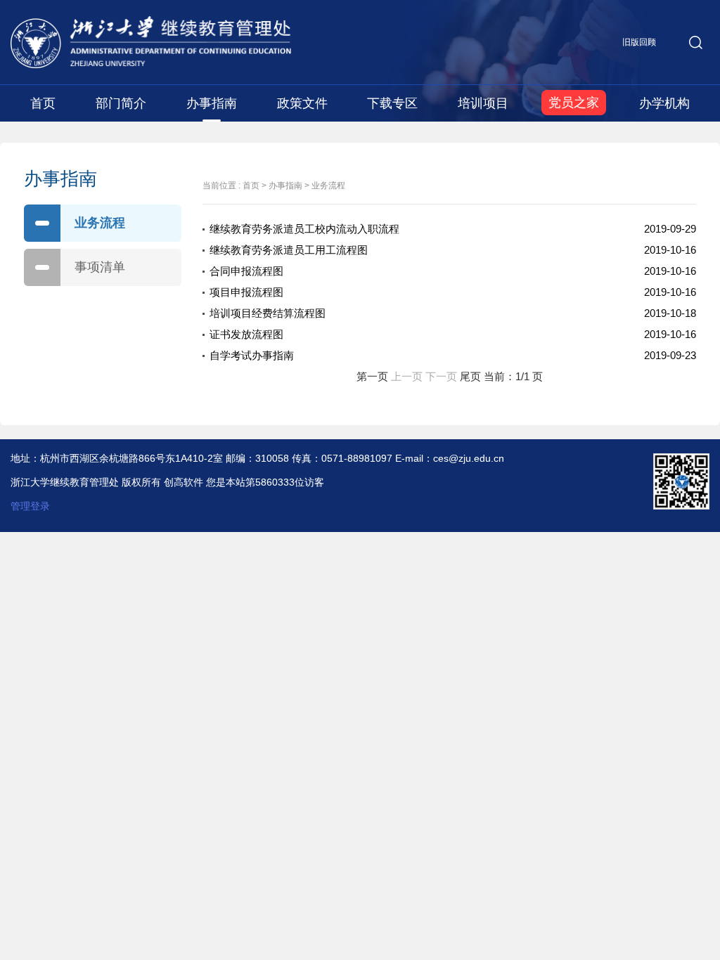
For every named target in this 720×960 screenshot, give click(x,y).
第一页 (372, 376)
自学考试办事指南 (252, 355)
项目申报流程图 (246, 292)
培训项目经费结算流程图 (268, 313)
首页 (43, 103)
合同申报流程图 (246, 271)
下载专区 (392, 103)
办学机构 (664, 103)
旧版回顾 (639, 42)
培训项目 (483, 103)
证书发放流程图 (246, 334)
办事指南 (211, 103)
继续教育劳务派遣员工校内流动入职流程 (304, 229)
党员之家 (573, 103)
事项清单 (100, 267)
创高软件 (183, 482)
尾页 (470, 376)
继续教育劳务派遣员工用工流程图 (289, 250)
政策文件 (302, 103)
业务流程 (100, 223)
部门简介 (121, 103)
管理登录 (30, 506)
